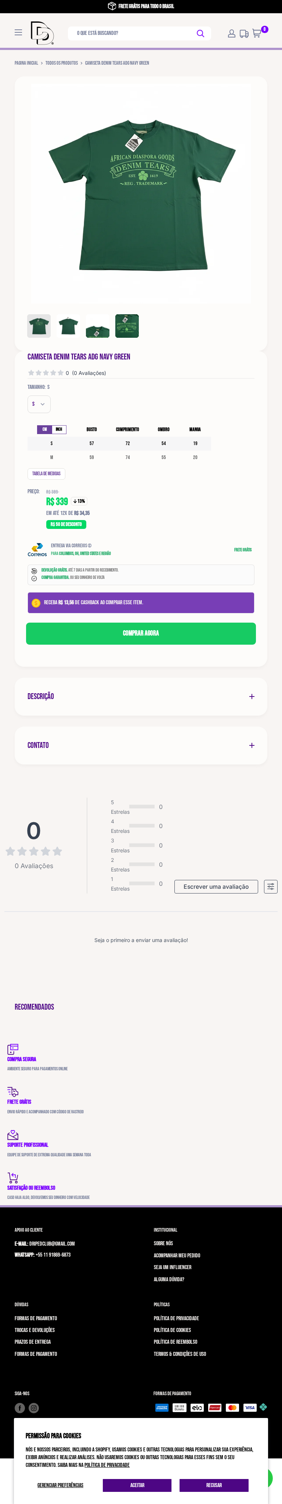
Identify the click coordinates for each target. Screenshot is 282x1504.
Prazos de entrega (33, 1342)
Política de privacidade (107, 1465)
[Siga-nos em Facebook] (20, 1408)
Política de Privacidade (176, 1318)
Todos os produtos (62, 63)
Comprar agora (141, 633)
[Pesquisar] (201, 33)
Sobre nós (163, 1243)
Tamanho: (39, 387)
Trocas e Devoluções (35, 1330)
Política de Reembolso (175, 1342)
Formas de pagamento (36, 1318)
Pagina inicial (26, 63)
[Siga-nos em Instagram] (34, 1408)
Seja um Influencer (172, 1267)
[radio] (44, 429)
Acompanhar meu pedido (177, 1255)
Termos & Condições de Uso (180, 1354)
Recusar (214, 1485)
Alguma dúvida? (169, 1279)
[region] (119, 444)
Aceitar (137, 1485)
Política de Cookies (172, 1330)
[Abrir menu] (18, 32)
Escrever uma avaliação (216, 886)
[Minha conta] (231, 33)
